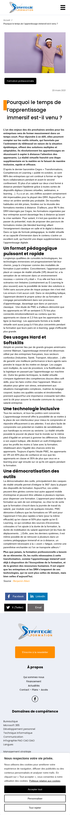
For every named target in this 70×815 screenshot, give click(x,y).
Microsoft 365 (11, 725)
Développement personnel (19, 729)
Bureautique (10, 721)
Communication (13, 736)
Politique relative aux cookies (44, 780)
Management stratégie (17, 751)
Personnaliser (35, 798)
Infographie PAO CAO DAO (19, 740)
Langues (8, 744)
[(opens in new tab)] (35, 699)
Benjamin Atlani (21, 581)
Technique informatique (17, 733)
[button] (35, 652)
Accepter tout (35, 789)
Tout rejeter (35, 807)
